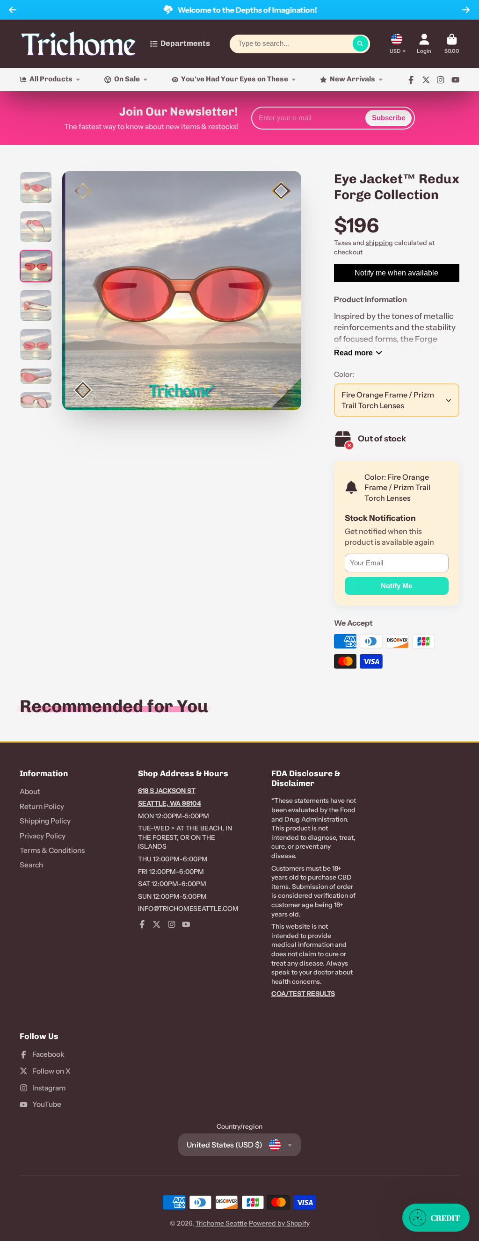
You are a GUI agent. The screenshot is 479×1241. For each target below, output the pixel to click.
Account (424, 44)
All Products (51, 79)
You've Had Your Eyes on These (234, 79)
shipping (379, 242)
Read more (353, 352)
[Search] (361, 44)
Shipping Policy (45, 820)
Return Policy (42, 806)
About (30, 791)
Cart (451, 44)
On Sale (127, 79)
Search (31, 864)
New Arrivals (352, 79)
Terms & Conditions (52, 850)
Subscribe (388, 118)
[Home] (78, 44)
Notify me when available (396, 273)
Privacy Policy (42, 835)
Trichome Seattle (221, 1223)
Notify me (396, 586)
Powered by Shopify (279, 1223)
